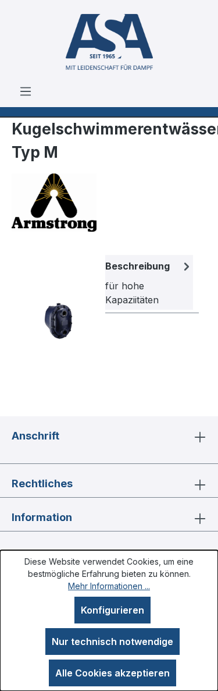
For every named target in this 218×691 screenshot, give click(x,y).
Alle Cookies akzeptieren (112, 673)
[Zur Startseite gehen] (109, 42)
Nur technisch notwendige (112, 641)
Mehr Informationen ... (109, 586)
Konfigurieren (112, 610)
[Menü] (26, 90)
